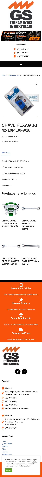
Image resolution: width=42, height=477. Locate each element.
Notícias (5, 452)
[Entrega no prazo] (21, 330)
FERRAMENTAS (13, 75)
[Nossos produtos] (21, 300)
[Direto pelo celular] (21, 285)
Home (4, 441)
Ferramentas (9, 141)
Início (3, 75)
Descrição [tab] (6, 153)
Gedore (16, 141)
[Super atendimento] (21, 315)
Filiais (4, 449)
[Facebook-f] (17, 371)
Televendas (21, 45)
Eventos (5, 446)
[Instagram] (24, 371)
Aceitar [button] (8, 470)
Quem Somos (7, 444)
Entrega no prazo (21, 333)
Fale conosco (7, 455)
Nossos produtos (21, 303)
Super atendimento (21, 318)
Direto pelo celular (21, 288)
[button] (21, 64)
